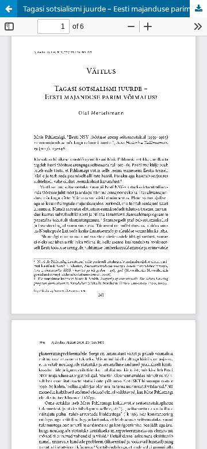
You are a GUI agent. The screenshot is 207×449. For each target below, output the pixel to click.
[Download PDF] (198, 8)
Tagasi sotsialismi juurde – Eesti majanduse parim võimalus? (115, 8)
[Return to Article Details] (8, 8)
